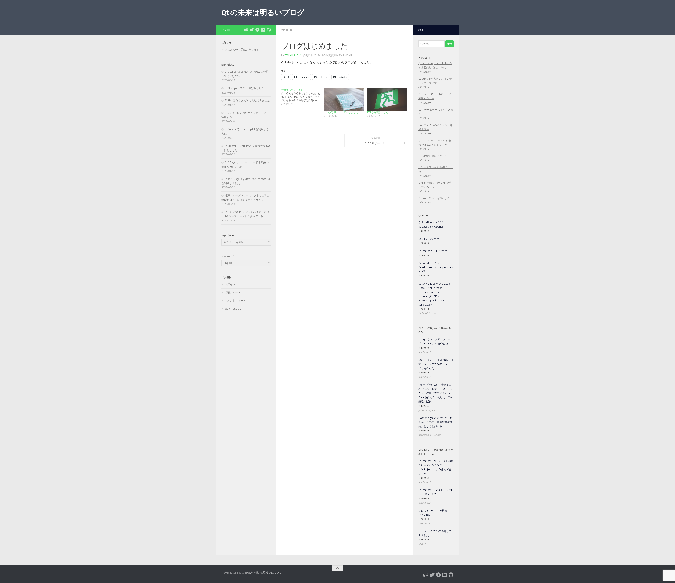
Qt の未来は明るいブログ (262, 12)
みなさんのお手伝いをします (242, 49)
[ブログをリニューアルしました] (344, 99)
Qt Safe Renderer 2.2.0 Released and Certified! (431, 224)
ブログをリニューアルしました (341, 112)
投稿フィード (232, 292)
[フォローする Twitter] (252, 30)
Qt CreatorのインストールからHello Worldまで (436, 492)
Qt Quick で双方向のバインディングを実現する (435, 81)
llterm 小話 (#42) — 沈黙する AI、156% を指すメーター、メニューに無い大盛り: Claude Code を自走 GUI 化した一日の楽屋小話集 (435, 393)
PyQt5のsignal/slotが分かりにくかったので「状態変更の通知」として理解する (435, 422)
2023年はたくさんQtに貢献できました (247, 100)
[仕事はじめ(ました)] (302, 97)
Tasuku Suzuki (293, 55)
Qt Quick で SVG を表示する (434, 198)
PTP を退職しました (377, 112)
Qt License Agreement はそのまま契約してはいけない (435, 65)
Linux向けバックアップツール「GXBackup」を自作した (435, 341)
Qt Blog (423, 215)
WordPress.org (233, 309)
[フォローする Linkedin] (263, 30)
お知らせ (286, 30)
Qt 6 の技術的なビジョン (432, 156)
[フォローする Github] (268, 30)
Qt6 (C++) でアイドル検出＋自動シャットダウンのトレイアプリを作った (435, 364)
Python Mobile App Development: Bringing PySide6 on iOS (435, 267)
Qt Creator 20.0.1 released (432, 251)
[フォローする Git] (246, 30)
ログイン (230, 284)
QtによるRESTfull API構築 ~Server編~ (432, 512)
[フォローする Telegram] (257, 30)
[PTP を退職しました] (386, 99)
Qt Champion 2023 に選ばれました (244, 88)
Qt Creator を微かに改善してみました (434, 533)
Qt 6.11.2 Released (428, 239)
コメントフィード (235, 300)
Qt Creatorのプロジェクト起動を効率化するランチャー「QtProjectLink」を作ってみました (436, 467)
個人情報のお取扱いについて (264, 573)
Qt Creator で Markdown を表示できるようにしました (434, 142)
